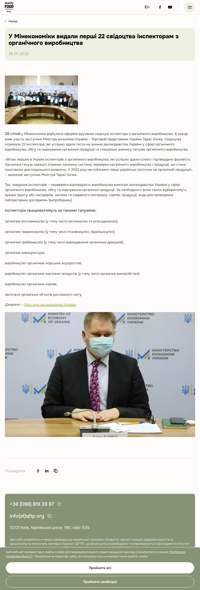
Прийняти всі (100, 568)
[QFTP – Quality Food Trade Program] (9, 7)
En (147, 7)
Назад (13, 21)
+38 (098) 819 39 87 (32, 504)
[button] (189, 7)
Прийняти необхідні (100, 582)
